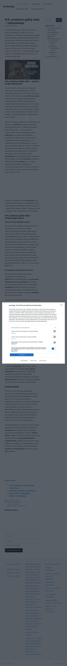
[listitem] (33, 327)
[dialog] (33, 333)
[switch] (54, 331)
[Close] (61, 305)
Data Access (33, 360)
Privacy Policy (42, 360)
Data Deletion (24, 360)
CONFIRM (22, 354)
